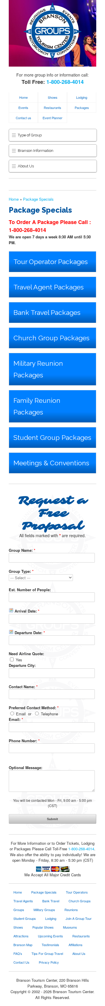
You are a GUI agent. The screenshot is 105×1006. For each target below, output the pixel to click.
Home (23, 97)
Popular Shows (43, 927)
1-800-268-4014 (65, 82)
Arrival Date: (26, 611)
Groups (18, 909)
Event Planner (52, 117)
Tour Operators (77, 892)
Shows (52, 97)
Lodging (81, 97)
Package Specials (38, 199)
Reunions (71, 909)
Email (20, 714)
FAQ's (17, 953)
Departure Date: (29, 632)
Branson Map (22, 944)
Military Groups (44, 909)
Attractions (21, 936)
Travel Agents (23, 901)
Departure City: (22, 665)
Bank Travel (50, 901)
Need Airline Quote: (26, 653)
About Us (78, 953)
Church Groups (80, 901)
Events (23, 107)
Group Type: (21, 571)
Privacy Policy (49, 962)
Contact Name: (23, 686)
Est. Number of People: (30, 589)
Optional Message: (25, 767)
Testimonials (50, 944)
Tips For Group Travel (47, 953)
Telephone (49, 714)
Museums (70, 927)
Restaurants (52, 107)
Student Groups (24, 918)
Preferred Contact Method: (34, 707)
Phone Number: (24, 740)
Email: (16, 719)
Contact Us (21, 962)
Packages (82, 107)
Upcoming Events (50, 936)
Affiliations (76, 944)
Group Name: (22, 550)
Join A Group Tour (79, 918)
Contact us (23, 117)
